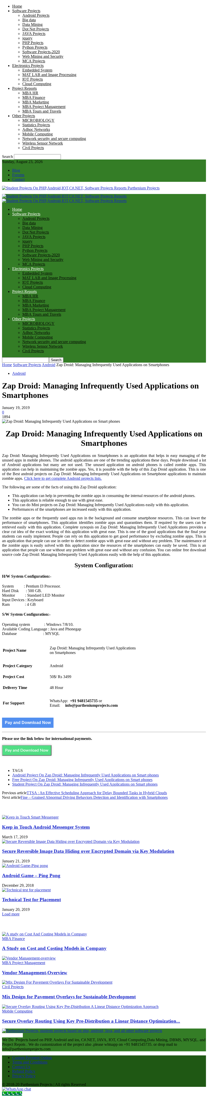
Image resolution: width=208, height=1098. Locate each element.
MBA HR (30, 93)
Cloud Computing (36, 84)
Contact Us (21, 1067)
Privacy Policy (24, 1076)
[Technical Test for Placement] (26, 890)
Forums (18, 175)
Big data (29, 20)
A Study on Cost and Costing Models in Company (54, 948)
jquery (27, 38)
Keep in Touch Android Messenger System (46, 827)
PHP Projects (32, 43)
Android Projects (35, 15)
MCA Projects (33, 61)
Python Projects (34, 47)
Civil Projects (33, 148)
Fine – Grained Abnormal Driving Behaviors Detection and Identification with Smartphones (94, 797)
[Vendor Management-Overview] (29, 958)
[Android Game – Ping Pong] (25, 865)
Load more (11, 914)
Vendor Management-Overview (34, 972)
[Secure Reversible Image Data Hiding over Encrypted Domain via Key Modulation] (71, 841)
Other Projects (23, 116)
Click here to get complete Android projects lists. (63, 478)
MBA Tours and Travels (41, 111)
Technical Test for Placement (31, 899)
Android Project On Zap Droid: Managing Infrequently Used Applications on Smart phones (85, 775)
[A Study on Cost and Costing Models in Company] (44, 934)
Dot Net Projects (35, 29)
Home (17, 6)
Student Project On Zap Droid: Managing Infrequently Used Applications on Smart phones (85, 784)
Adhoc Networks (36, 129)
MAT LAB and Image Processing (49, 75)
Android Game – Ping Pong (31, 875)
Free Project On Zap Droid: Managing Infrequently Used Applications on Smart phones (82, 779)
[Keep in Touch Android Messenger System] (30, 817)
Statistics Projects (36, 125)
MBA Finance (33, 97)
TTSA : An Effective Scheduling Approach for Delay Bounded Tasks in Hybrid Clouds (97, 793)
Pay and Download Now (28, 722)
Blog (16, 170)
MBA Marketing (35, 102)
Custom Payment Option (32, 1057)
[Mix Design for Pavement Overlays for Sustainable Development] (57, 982)
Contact (18, 179)
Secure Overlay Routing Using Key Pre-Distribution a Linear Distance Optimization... (91, 1021)
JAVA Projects (33, 33)
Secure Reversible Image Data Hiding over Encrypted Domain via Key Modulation (88, 851)
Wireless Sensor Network (42, 143)
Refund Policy (23, 1071)
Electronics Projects (28, 65)
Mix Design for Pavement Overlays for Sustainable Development (69, 996)
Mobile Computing (37, 134)
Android (48, 365)
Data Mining (32, 24)
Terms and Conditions (29, 1062)
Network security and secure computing (54, 138)
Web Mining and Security (42, 56)
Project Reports (24, 88)
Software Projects (26, 11)
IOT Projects (32, 79)
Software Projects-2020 (41, 52)
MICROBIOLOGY (38, 120)
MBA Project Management (43, 106)
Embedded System (37, 70)
